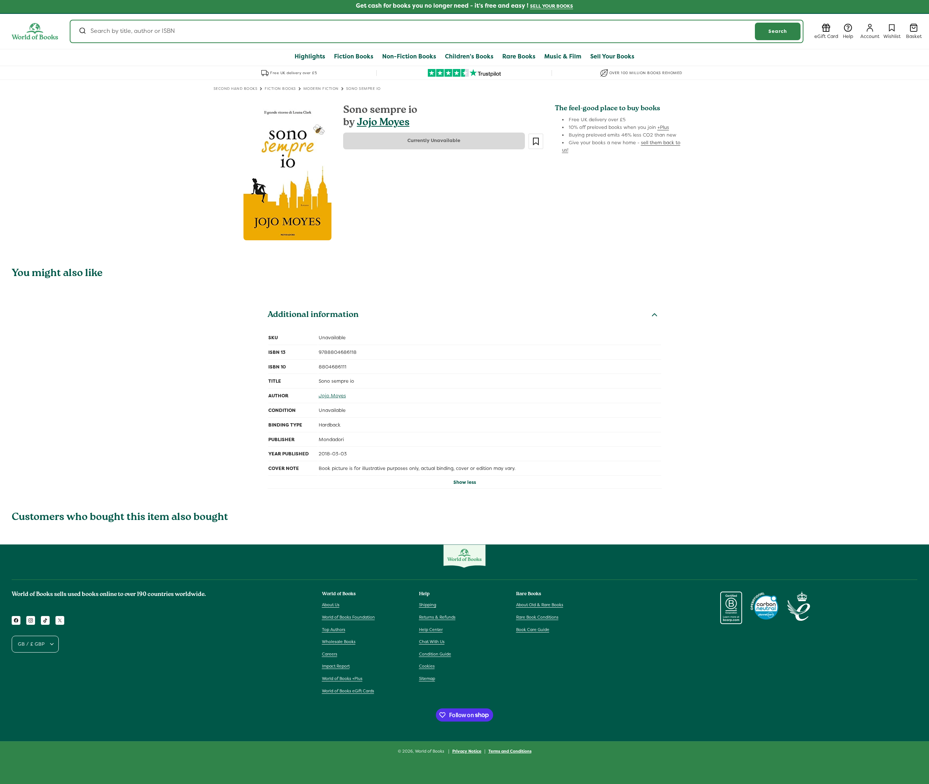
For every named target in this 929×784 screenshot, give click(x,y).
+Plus (663, 127)
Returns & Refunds (437, 617)
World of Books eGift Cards (348, 691)
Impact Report (336, 666)
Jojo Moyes (383, 123)
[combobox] (436, 31)
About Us (330, 605)
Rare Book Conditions (537, 617)
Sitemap (427, 678)
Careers (329, 654)
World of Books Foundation (348, 617)
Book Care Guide (532, 629)
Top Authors (333, 629)
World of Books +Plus (342, 678)
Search (777, 31)
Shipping (427, 605)
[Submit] (82, 31)
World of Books (430, 751)
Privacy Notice (466, 751)
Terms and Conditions (509, 751)
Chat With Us (432, 642)
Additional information (313, 315)
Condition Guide (435, 654)
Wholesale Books (339, 642)
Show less (464, 482)
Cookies (427, 666)
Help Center (431, 629)
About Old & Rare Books (539, 605)
